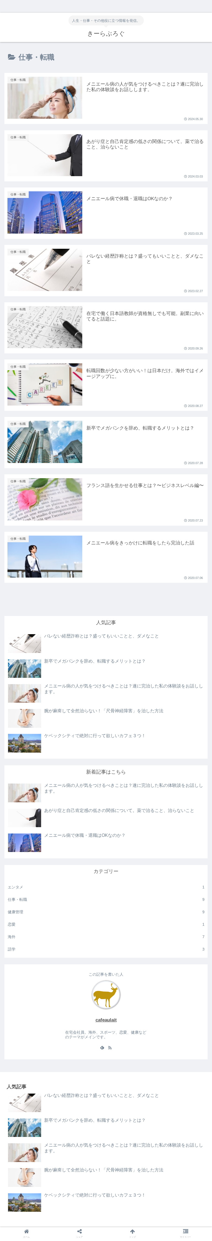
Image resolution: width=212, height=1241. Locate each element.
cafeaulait (106, 1019)
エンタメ (106, 887)
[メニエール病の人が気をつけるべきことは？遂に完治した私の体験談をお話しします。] (130, 944)
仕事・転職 (106, 899)
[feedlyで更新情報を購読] (102, 1048)
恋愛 (106, 924)
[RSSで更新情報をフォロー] (110, 1048)
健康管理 (106, 912)
